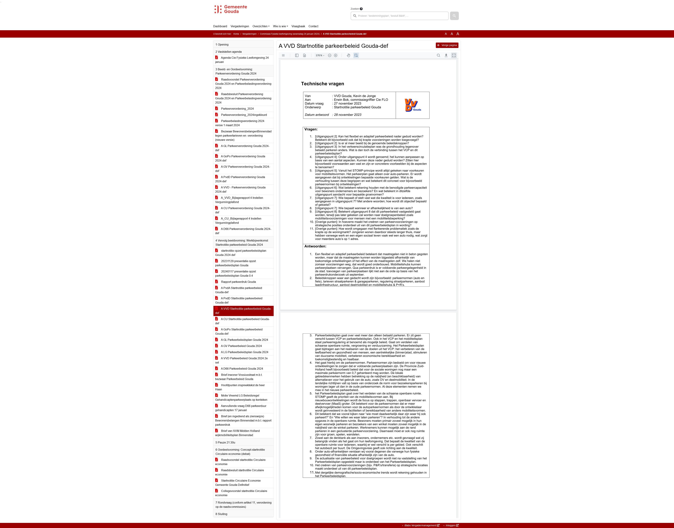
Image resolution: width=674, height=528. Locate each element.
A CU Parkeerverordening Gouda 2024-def (242, 210)
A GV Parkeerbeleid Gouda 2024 (241, 346)
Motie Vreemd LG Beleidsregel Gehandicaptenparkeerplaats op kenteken (241, 397)
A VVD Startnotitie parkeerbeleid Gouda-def (243, 310)
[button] (454, 16)
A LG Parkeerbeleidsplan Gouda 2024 (244, 352)
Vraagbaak (298, 26)
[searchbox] (400, 16)
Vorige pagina (449, 45)
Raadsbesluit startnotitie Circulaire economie (239, 472)
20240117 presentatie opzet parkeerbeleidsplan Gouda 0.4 (235, 273)
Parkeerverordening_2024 (237, 108)
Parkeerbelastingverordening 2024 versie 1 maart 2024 (239, 123)
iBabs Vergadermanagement (420, 525)
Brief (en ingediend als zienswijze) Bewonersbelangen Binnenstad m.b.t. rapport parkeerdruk (243, 420)
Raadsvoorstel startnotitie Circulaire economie (240, 462)
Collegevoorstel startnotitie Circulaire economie (241, 493)
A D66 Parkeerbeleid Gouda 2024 (241, 368)
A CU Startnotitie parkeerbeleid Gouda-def (242, 321)
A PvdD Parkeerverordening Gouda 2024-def (240, 179)
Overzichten (260, 26)
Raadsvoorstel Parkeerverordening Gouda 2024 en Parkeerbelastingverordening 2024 (243, 83)
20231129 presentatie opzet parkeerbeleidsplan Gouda (235, 263)
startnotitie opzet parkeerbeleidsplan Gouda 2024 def (240, 252)
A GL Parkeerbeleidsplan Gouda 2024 (244, 339)
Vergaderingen (240, 26)
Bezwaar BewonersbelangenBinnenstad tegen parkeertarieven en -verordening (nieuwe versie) (243, 135)
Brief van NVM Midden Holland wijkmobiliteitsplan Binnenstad (237, 433)
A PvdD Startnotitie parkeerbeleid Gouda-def (238, 300)
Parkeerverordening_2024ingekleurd (243, 114)
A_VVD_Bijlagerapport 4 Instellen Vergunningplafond (239, 200)
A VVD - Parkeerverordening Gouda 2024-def (240, 189)
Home (236, 34)
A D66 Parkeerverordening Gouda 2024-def (243, 231)
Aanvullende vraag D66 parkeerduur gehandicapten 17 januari (240, 408)
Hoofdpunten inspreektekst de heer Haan (240, 387)
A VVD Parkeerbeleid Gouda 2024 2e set (241, 360)
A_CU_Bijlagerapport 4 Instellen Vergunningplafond (238, 220)
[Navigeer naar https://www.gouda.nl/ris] (230, 13)
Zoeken (355, 8)
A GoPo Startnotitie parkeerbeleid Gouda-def (239, 331)
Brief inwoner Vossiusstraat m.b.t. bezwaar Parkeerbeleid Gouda (238, 377)
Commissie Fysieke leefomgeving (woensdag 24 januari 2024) (290, 34)
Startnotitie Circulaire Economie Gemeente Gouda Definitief (238, 482)
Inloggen (450, 525)
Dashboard (220, 26)
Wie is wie (279, 26)
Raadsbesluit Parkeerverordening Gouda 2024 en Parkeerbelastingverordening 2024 (243, 98)
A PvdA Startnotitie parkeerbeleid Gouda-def (238, 290)
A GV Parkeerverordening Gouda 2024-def (242, 168)
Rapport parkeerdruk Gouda (238, 281)
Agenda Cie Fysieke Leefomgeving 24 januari (242, 59)
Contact (313, 26)
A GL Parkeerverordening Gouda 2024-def (242, 148)
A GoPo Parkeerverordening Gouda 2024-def (240, 158)
